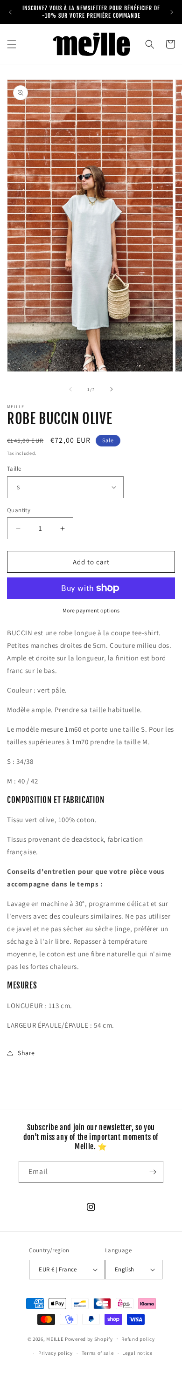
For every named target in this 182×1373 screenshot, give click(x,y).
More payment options (91, 610)
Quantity (18, 510)
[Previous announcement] (10, 12)
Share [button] (26, 1053)
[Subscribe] (152, 1172)
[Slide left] (70, 389)
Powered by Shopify (89, 1338)
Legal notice (137, 1353)
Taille (14, 469)
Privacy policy (55, 1353)
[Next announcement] (171, 12)
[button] (11, 44)
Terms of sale (98, 1353)
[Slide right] (111, 389)
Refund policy (137, 1339)
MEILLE (54, 1338)
